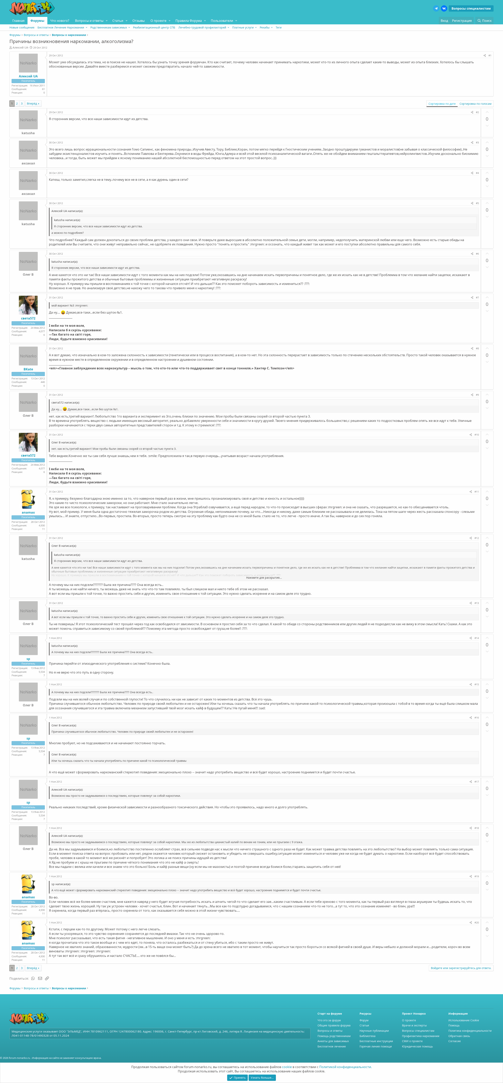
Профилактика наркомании (420, 1036)
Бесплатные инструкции (376, 1041)
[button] (106, 20)
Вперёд (32, 103)
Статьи (117, 20)
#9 (477, 394)
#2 (477, 112)
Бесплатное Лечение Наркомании (61, 27)
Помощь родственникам (334, 1036)
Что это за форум (329, 1020)
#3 (477, 142)
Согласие (454, 1041)
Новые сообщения (21, 27)
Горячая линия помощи (376, 1046)
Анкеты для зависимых (333, 1041)
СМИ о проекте (412, 1041)
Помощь (454, 1025)
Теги (279, 27)
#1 (489, 55)
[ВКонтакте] (444, 8)
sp (28, 659)
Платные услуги (243, 27)
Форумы (37, 20)
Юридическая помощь (417, 1046)
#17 (477, 781)
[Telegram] (436, 8)
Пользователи (222, 20)
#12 (477, 538)
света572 (28, 318)
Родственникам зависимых (108, 27)
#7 (477, 297)
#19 (477, 876)
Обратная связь (459, 1036)
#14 (477, 638)
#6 (477, 253)
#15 (477, 684)
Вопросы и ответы (89, 20)
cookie (287, 1067)
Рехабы (265, 27)
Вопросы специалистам (471, 8)
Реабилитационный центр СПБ (154, 27)
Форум (364, 1020)
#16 (477, 717)
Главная (18, 20)
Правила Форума (188, 20)
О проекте (158, 20)
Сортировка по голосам (475, 104)
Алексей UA (20, 47)
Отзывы (138, 20)
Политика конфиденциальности (470, 1031)
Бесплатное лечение (332, 1046)
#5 (477, 203)
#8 (477, 348)
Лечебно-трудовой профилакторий (202, 27)
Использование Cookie (463, 1020)
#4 (477, 173)
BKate (28, 369)
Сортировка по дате (442, 104)
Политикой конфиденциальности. (345, 1067)
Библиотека (367, 1036)
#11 (477, 491)
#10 (477, 434)
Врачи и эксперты (414, 1025)
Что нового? (59, 20)
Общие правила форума (334, 1025)
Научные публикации (374, 1031)
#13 (477, 603)
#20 (477, 922)
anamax (28, 512)
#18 (477, 828)
